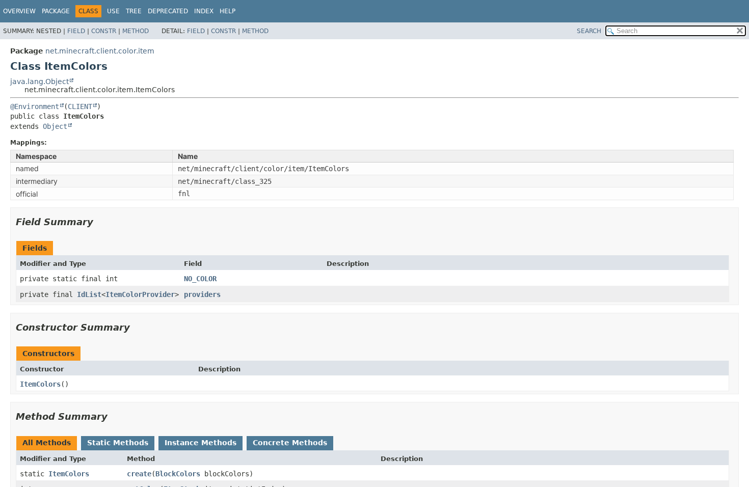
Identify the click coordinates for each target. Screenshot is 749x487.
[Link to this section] (100, 222)
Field (76, 31)
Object (55, 126)
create (139, 474)
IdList (89, 294)
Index (203, 11)
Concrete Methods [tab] (290, 443)
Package (56, 11)
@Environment (34, 106)
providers (202, 294)
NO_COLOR (200, 279)
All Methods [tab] (46, 443)
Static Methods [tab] (117, 443)
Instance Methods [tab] (200, 443)
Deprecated (168, 11)
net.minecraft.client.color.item (99, 51)
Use (113, 11)
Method (135, 31)
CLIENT (80, 106)
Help (227, 11)
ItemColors (40, 384)
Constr (103, 31)
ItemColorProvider (140, 294)
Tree (134, 11)
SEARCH (589, 31)
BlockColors (177, 474)
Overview (19, 11)
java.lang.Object (39, 81)
